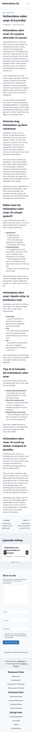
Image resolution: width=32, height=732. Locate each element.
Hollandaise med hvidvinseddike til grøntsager (12, 550)
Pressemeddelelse (16, 717)
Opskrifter (10, 12)
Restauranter (16, 680)
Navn (6, 612)
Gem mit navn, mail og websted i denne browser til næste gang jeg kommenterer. (15, 635)
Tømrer (16, 724)
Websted (7, 629)
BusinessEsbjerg (16, 708)
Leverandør (16, 721)
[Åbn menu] (28, 3)
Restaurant (16, 676)
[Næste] (27, 552)
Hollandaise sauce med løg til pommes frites (24, 524)
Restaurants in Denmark (16, 684)
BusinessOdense (16, 704)
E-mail (6, 620)
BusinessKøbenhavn (16, 700)
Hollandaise (7, 24)
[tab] (12, 562)
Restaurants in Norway (16, 688)
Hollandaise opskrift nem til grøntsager (7, 524)
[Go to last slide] (5, 552)
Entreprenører (16, 728)
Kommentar (7, 583)
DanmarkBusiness (16, 696)
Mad (4, 12)
